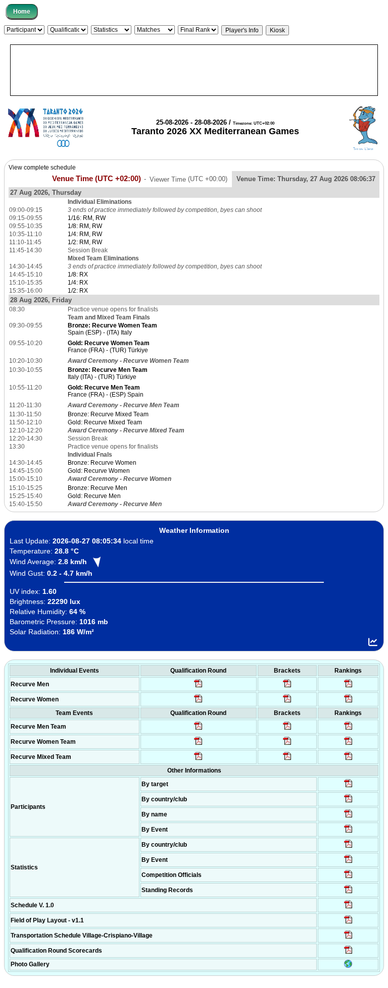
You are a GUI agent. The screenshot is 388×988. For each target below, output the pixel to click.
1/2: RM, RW (85, 242)
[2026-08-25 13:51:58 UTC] (348, 938)
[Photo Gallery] (348, 965)
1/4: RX (78, 282)
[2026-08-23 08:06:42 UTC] (348, 907)
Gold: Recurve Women (99, 470)
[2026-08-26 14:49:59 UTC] (287, 744)
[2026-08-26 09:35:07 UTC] (198, 744)
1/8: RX (78, 274)
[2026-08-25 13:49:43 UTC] (348, 877)
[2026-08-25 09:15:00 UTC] (348, 922)
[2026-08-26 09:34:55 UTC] (198, 686)
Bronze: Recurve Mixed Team (108, 414)
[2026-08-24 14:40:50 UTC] (348, 801)
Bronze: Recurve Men (97, 487)
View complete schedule (42, 167)
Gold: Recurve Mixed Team (105, 422)
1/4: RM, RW (85, 234)
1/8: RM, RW (85, 226)
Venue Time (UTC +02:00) (96, 179)
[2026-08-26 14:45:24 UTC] (287, 729)
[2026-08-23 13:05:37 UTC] (348, 786)
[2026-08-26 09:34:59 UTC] (198, 701)
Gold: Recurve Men (94, 496)
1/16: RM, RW (87, 218)
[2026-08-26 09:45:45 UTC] (348, 953)
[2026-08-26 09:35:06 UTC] (198, 759)
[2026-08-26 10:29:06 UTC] (287, 686)
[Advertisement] (194, 70)
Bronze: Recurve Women (102, 462)
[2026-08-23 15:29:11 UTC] (348, 892)
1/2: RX (78, 290)
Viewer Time (188, 179)
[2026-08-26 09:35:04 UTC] (198, 729)
